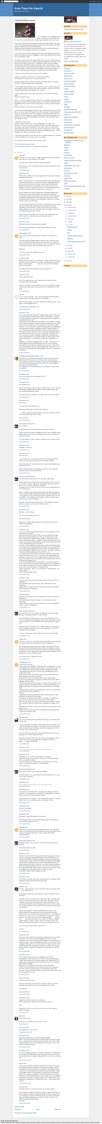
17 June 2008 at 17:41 (24, 713)
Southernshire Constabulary (72, 125)
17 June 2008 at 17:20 (24, 635)
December (71, 207)
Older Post (58, 1109)
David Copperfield (69, 83)
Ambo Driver (67, 71)
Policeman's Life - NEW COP (72, 112)
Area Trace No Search (29, 8)
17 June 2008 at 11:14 (24, 472)
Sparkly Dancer (23, 233)
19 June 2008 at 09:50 (24, 836)
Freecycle (67, 152)
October (70, 213)
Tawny (66, 183)
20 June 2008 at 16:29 (24, 873)
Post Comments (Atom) (29, 1113)
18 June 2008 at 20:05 (24, 778)
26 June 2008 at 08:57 (24, 951)
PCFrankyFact (23, 662)
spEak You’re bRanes (70, 181)
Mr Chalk (66, 170)
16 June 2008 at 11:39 (24, 254)
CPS (33, 146)
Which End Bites (69, 132)
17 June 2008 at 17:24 (24, 658)
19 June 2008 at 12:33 (24, 850)
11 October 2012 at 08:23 (25, 1059)
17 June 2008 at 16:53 (24, 590)
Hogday (66, 89)
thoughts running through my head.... (29, 356)
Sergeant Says (68, 119)
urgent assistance (43, 146)
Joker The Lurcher (69, 158)
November (71, 210)
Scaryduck (67, 176)
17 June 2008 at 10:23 (24, 441)
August (70, 219)
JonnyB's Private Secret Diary (72, 160)
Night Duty (70, 238)
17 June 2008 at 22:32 (24, 750)
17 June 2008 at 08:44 (24, 420)
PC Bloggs (67, 107)
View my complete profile (71, 61)
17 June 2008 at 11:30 (24, 506)
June (69, 224)
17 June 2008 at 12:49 (24, 526)
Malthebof (22, 827)
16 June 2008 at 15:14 (24, 290)
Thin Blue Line (68, 130)
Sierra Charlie (68, 122)
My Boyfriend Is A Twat (70, 173)
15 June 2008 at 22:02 (24, 218)
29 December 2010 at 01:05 (25, 1032)
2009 (67, 202)
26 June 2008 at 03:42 (24, 931)
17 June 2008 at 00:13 (24, 396)
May (69, 245)
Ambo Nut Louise (69, 73)
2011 (67, 196)
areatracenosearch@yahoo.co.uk (73, 29)
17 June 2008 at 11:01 (24, 449)
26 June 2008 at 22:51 (24, 974)
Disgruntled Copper (69, 86)
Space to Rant (68, 178)
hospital (36, 146)
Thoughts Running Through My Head (74, 186)
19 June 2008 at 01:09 (24, 810)
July (69, 222)
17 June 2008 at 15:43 (24, 574)
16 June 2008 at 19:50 (24, 352)
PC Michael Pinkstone (70, 109)
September (71, 216)
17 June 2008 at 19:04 (24, 743)
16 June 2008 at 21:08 (24, 370)
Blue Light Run (68, 78)
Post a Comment (19, 1106)
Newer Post (18, 1109)
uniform (21, 639)
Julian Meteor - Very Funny (72, 165)
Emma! (66, 150)
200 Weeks (67, 68)
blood (27, 146)
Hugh (20, 155)
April (69, 248)
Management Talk (72, 227)
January (70, 257)
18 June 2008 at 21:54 (24, 785)
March (70, 251)
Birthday (69, 230)
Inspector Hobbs (69, 94)
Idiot (68, 232)
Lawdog (66, 99)
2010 (67, 199)
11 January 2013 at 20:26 (25, 1083)
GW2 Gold (41, 1056)
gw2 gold (21, 1086)
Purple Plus (67, 114)
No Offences (67, 101)
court (30, 146)
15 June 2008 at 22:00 (24, 169)
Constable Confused (70, 81)
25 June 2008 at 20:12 (24, 883)
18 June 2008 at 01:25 (24, 765)
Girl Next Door (68, 155)
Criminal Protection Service (75, 235)
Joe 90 (66, 96)
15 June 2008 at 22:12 (24, 229)
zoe (20, 294)
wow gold (21, 1100)
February (70, 254)
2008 (67, 205)
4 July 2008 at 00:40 (24, 1012)
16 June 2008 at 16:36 (24, 309)
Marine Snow (68, 168)
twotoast (21, 886)
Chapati (66, 147)
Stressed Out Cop (69, 127)
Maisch (21, 1063)
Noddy (66, 104)
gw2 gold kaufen (34, 1099)
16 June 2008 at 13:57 (24, 271)
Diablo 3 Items (31, 1052)
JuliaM (66, 163)
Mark (20, 1016)
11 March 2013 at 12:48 (24, 1103)
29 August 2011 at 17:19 (24, 1046)
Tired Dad (67, 188)
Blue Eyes (67, 145)
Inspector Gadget (69, 91)
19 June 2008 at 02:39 (24, 823)
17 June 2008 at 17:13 (24, 607)
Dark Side (22, 717)
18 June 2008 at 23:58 (24, 802)
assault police (21, 146)
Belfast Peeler (68, 76)
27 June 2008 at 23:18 (24, 994)
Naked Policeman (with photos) (76, 241)
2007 (67, 261)
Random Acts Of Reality (71, 117)
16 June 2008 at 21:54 (24, 378)
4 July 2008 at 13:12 (24, 1023)
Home (38, 1109)
